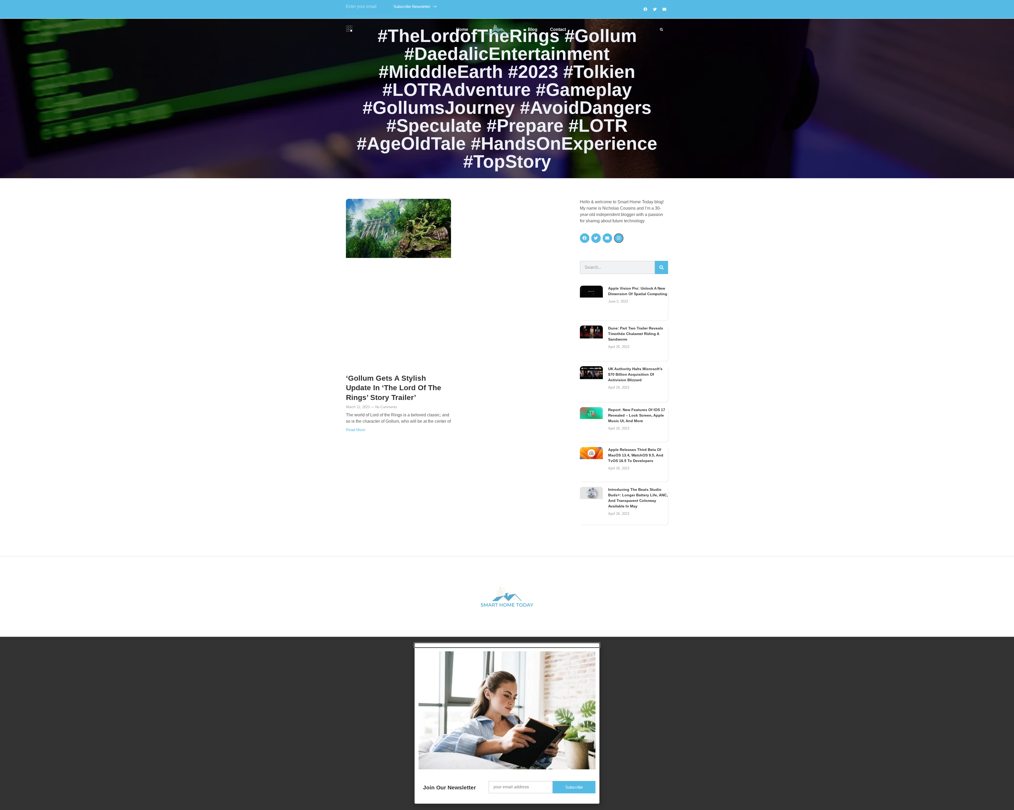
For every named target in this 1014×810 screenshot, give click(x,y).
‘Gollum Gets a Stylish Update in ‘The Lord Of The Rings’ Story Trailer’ (393, 388)
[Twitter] (655, 9)
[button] (661, 29)
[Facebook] (645, 9)
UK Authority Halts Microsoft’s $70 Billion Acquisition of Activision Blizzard (635, 374)
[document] (507, 723)
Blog (532, 29)
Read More (355, 429)
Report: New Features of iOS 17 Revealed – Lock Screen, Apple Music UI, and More (636, 415)
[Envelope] (607, 238)
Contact (558, 29)
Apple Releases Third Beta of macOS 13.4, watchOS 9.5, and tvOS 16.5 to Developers (635, 455)
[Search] (661, 267)
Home (462, 29)
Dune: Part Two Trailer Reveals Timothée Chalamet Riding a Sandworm (635, 333)
